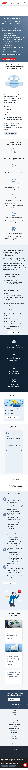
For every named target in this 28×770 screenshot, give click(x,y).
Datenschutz (14, 755)
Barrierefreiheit (14, 749)
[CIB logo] (4, 2)
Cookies (14, 753)
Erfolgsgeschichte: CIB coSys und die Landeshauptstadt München (13, 659)
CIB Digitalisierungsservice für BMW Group (13, 634)
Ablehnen (11, 765)
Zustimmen (5, 765)
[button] (18, 3)
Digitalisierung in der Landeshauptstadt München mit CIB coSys (14, 675)
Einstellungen (7, 762)
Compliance (14, 751)
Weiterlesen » (10, 638)
